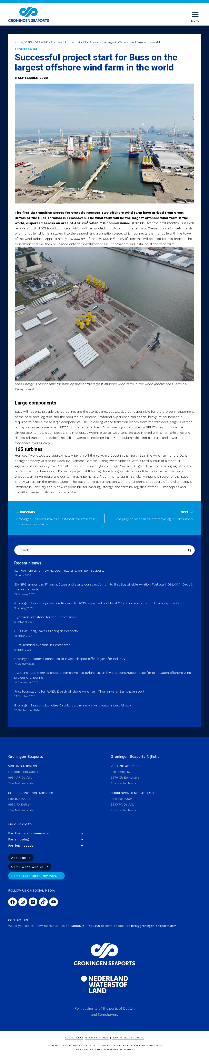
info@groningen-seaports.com (154, 926)
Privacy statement (97, 1037)
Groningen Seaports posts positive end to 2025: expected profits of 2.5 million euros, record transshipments (96, 603)
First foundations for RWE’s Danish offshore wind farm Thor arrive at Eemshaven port (79, 691)
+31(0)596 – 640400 (85, 926)
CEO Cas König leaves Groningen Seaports (46, 631)
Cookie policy (74, 1037)
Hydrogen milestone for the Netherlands (45, 617)
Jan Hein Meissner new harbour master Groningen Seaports (59, 570)
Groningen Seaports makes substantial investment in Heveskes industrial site (55, 518)
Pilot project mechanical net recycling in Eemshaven (153, 516)
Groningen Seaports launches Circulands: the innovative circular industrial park (72, 705)
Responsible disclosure (128, 1037)
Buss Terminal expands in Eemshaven (42, 645)
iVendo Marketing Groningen (113, 1049)
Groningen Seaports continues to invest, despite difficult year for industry (69, 659)
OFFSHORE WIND (26, 49)
